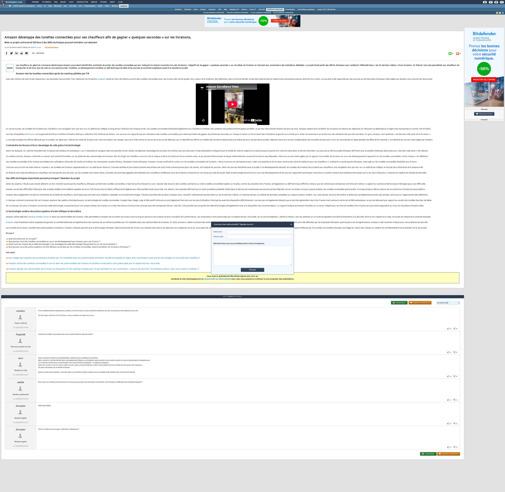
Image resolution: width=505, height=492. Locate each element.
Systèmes (123, 6)
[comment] (252, 255)
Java (65, 6)
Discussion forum (485, 114)
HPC (219, 9)
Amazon (102, 79)
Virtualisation (290, 9)
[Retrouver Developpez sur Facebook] (503, 13)
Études (103, 2)
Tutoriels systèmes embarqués (237, 13)
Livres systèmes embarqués (283, 13)
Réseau (244, 9)
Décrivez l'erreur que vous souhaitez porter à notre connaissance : (239, 244)
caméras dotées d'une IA (39, 217)
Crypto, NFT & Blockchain (326, 9)
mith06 (20, 382)
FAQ (55, 2)
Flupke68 (20, 334)
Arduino (203, 9)
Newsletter (82, 2)
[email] (259, 237)
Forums (35, 2)
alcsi (20, 358)
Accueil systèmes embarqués (213, 13)
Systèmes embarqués (275, 9)
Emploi (94, 2)
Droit (112, 2)
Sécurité (262, 9)
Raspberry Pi (234, 9)
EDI (80, 6)
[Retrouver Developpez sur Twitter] (500, 13)
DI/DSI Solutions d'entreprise (24, 6)
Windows (187, 9)
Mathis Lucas (36, 47)
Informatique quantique (306, 9)
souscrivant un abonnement (217, 279)
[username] (259, 232)
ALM (50, 6)
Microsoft (57, 6)
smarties (20, 311)
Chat (71, 2)
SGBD (100, 6)
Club (120, 2)
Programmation (89, 6)
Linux (196, 9)
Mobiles (115, 6)
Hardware (212, 9)
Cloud (39, 6)
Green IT (253, 9)
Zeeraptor (21, 406)
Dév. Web (72, 6)
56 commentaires (51, 48)
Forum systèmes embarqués (261, 13)
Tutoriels (46, 2)
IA (45, 6)
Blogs (63, 2)
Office (107, 6)
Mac (225, 9)
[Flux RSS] (497, 13)
